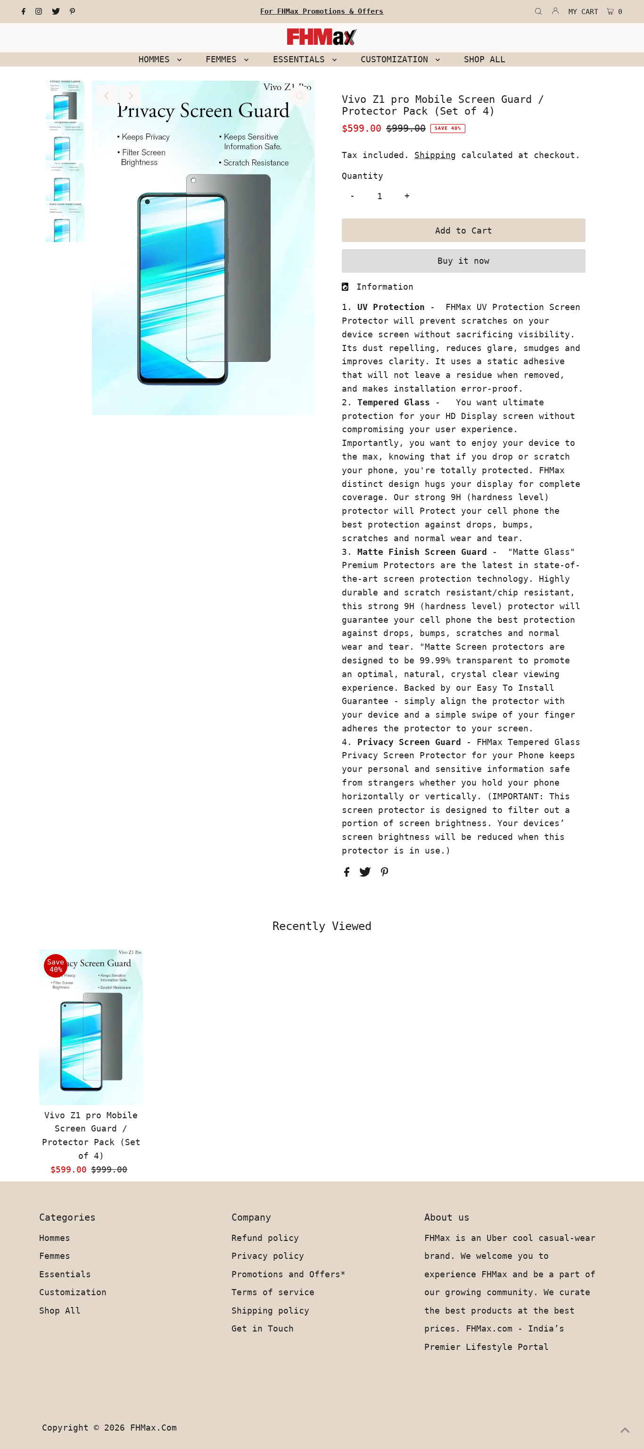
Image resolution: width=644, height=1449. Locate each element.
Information (384, 287)
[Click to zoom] (299, 95)
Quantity (362, 176)
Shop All (60, 1310)
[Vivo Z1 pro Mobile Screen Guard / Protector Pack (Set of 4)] (91, 1027)
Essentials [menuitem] (301, 59)
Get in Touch (262, 1328)
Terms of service (272, 1292)
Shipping (435, 155)
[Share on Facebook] (349, 874)
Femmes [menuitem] (224, 59)
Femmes (54, 1256)
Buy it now (463, 261)
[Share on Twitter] (367, 874)
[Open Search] (538, 12)
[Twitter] (56, 11)
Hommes (54, 1238)
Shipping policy (270, 1310)
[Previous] (107, 95)
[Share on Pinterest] (384, 874)
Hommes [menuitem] (157, 59)
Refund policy (265, 1238)
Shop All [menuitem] (484, 59)
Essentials (65, 1274)
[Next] (130, 95)
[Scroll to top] (625, 1430)
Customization (73, 1292)
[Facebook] (23, 11)
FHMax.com (153, 1427)
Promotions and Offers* (288, 1274)
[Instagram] (38, 11)
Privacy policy (267, 1256)
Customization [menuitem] (397, 59)
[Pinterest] (72, 11)
